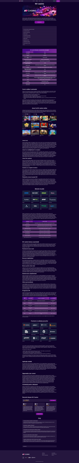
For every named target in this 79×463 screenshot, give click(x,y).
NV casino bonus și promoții (26, 35)
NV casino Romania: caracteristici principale (28, 29)
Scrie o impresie (53, 400)
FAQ (24, 44)
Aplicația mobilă (25, 38)
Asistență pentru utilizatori (26, 41)
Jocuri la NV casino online (26, 32)
